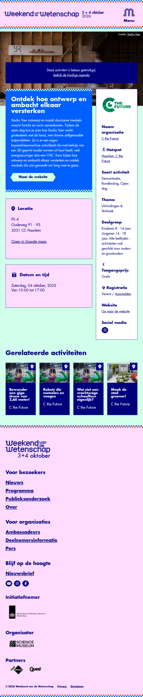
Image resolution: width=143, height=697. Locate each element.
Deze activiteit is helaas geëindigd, (71, 72)
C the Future (110, 138)
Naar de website (33, 177)
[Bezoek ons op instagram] (105, 330)
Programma (20, 491)
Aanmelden (123, 294)
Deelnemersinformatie (31, 540)
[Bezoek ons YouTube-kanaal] (9, 583)
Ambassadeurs (23, 532)
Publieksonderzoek (28, 499)
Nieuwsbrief (20, 573)
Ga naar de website (116, 311)
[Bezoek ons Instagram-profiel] (17, 583)
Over (11, 507)
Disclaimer (77, 686)
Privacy (62, 686)
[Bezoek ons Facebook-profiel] (25, 583)
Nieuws (14, 482)
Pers (11, 548)
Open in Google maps (29, 242)
